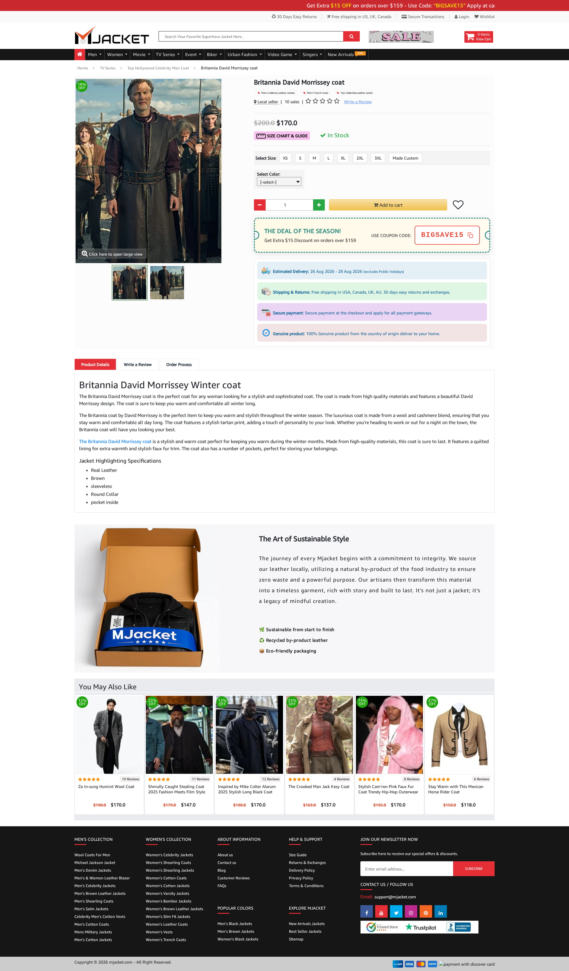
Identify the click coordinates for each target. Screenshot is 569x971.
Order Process (179, 364)
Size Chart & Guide (287, 135)
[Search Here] (351, 36)
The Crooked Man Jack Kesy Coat (318, 786)
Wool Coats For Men (92, 854)
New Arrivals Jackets (307, 923)
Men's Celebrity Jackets (95, 885)
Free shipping (360, 16)
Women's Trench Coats (166, 939)
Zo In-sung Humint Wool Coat (106, 786)
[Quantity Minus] (260, 205)
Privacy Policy (301, 878)
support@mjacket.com (395, 896)
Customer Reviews (234, 878)
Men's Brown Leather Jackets (100, 893)
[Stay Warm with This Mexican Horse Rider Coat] (459, 734)
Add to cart (390, 205)
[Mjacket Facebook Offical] (366, 911)
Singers (311, 54)
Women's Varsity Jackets (167, 893)
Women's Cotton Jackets (168, 885)
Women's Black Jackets (238, 939)
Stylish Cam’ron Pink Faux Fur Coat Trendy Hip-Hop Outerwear (388, 789)
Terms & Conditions (306, 885)
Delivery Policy (302, 870)
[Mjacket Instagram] (411, 911)
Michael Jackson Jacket (94, 862)
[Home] (79, 54)
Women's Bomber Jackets (168, 901)
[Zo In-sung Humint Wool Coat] (109, 734)
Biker (212, 54)
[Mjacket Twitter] (396, 911)
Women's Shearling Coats (168, 862)
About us (225, 854)
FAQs (222, 885)
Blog (222, 870)
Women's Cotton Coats (166, 878)
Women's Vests (159, 931)
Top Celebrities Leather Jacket (356, 92)
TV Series (166, 54)
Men (93, 54)
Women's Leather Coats (167, 924)
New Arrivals (345, 54)
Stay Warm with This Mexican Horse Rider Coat (455, 789)
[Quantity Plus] (319, 205)
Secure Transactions (425, 16)
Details (95, 364)
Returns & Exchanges (307, 862)
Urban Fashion (243, 54)
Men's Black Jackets (235, 923)
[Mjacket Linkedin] (440, 911)
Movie (140, 54)
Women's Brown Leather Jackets (174, 908)
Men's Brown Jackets (236, 931)
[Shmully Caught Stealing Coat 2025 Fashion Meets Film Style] (179, 734)
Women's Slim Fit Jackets (168, 916)
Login (463, 16)
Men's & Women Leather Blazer (102, 878)
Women (115, 54)
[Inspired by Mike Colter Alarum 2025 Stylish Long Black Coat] (249, 734)
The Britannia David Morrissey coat (116, 441)
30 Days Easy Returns (296, 16)
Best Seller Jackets (305, 931)
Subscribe (474, 868)
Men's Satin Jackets (91, 908)
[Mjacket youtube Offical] (381, 911)
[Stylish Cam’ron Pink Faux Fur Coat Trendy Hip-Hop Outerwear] (389, 734)
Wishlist (487, 16)
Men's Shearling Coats (94, 901)
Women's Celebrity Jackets (169, 854)
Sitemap (296, 939)
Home (82, 68)
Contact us (227, 862)
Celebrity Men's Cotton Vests (99, 916)
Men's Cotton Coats (91, 924)
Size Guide (298, 854)
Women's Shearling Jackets (170, 870)
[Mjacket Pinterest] (426, 911)
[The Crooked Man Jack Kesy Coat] (319, 734)
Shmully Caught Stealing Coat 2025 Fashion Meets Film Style (176, 789)
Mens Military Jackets (93, 931)
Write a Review (138, 364)
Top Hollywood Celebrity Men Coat (158, 68)
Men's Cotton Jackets (93, 939)
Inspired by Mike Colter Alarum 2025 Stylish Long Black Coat (247, 789)
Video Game (280, 54)
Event (191, 54)
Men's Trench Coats (317, 92)
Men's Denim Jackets (92, 870)
